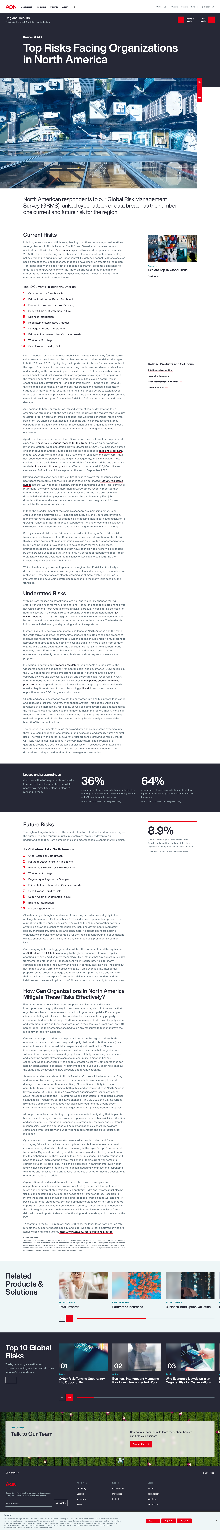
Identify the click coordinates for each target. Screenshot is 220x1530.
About (65, 6)
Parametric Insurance (127, 1307)
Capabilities (26, 6)
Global (209, 6)
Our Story (81, 1488)
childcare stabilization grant (48, 466)
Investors (184, 6)
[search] (74, 7)
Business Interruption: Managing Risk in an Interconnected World (135, 1380)
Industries (41, 6)
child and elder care (110, 451)
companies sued (94, 680)
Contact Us (161, 6)
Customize (153, 1521)
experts (42, 443)
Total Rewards (69, 1307)
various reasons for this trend (70, 443)
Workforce (153, 1504)
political (84, 688)
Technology (153, 1493)
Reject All (168, 1521)
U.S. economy (62, 250)
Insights (54, 6)
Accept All (184, 1521)
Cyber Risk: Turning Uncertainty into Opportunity (82, 1380)
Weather (152, 1499)
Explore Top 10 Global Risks (167, 269)
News (192, 6)
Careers (174, 6)
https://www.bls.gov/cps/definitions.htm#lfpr (86, 1232)
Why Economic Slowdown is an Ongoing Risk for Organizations (188, 1380)
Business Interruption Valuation (188, 1307)
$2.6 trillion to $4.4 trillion (42, 953)
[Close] (216, 1520)
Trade (150, 1488)
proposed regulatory (67, 665)
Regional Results (18, 17)
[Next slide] (69, 1318)
